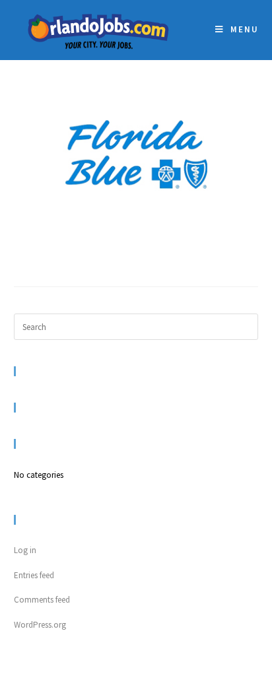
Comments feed (42, 599)
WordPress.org (40, 624)
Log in (25, 550)
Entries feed (34, 575)
